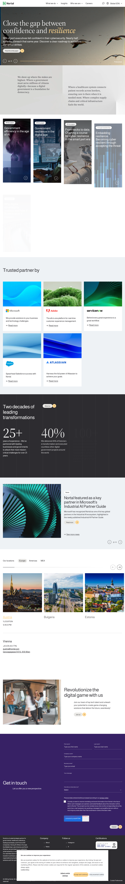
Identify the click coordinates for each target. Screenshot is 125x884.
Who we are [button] (75, 3)
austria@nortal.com (11, 649)
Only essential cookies (96, 874)
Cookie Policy (25, 870)
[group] (22, 600)
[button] (103, 3)
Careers (89, 3)
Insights (64, 3)
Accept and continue (81, 874)
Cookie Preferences (116, 880)
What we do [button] (51, 3)
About (48, 842)
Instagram (71, 842)
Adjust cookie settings (65, 874)
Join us (78, 714)
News (48, 846)
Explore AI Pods (10, 49)
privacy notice (104, 797)
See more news (72, 534)
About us (47, 406)
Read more (13, 325)
